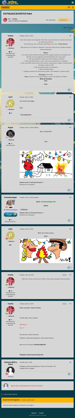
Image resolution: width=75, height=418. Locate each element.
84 (11, 113)
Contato (41, 413)
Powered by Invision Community (37, 415)
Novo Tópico (68, 27)
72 (11, 219)
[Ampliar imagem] (25, 114)
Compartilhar (51, 20)
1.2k (11, 143)
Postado (26, 36)
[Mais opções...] (70, 36)
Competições (23, 21)
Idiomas (33, 413)
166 (11, 52)
